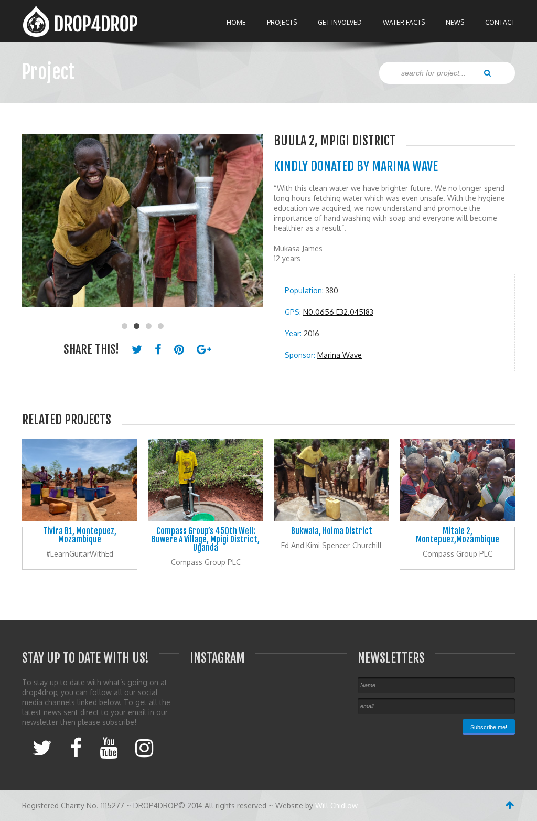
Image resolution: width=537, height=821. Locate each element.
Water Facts (404, 22)
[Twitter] (42, 747)
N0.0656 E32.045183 (338, 311)
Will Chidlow (336, 805)
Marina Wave (339, 354)
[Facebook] (76, 747)
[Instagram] (144, 747)
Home (236, 22)
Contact (500, 22)
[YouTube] (108, 747)
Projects (282, 22)
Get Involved (340, 22)
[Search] (487, 72)
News (455, 22)
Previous (35, 225)
